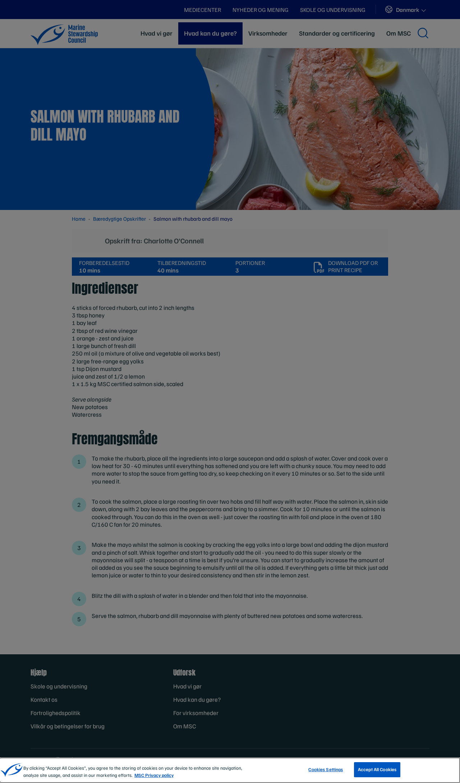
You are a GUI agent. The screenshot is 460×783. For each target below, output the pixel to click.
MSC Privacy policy (154, 775)
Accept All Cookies (377, 769)
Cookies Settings (325, 769)
